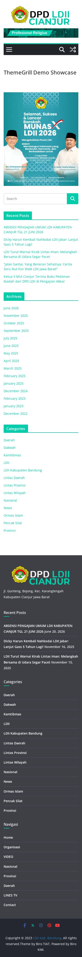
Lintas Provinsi (15, 485)
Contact (10, 905)
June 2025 (11, 346)
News (8, 508)
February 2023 (15, 398)
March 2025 (13, 368)
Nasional (10, 500)
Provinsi (10, 530)
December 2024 (16, 391)
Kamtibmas (12, 455)
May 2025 (11, 353)
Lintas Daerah (14, 478)
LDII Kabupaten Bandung (23, 470)
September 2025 (16, 330)
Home (8, 837)
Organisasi (12, 847)
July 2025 (10, 338)
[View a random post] (72, 49)
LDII (6, 462)
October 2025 (14, 323)
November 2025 (16, 315)
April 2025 (11, 361)
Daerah (9, 440)
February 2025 (15, 376)
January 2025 (13, 383)
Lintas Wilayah (15, 493)
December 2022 (16, 413)
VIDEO (8, 856)
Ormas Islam (13, 515)
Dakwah (10, 447)
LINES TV (10, 895)
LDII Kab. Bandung (47, 938)
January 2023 (13, 406)
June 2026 (11, 308)
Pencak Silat (13, 523)
